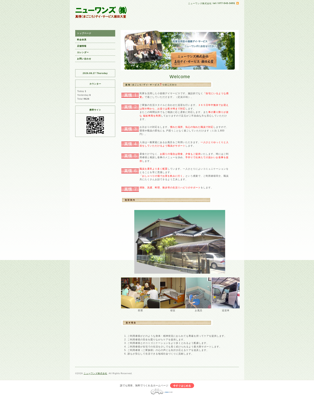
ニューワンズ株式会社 (95, 373)
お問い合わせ (84, 58)
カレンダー (83, 52)
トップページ (84, 33)
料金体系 (81, 39)
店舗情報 (81, 46)
